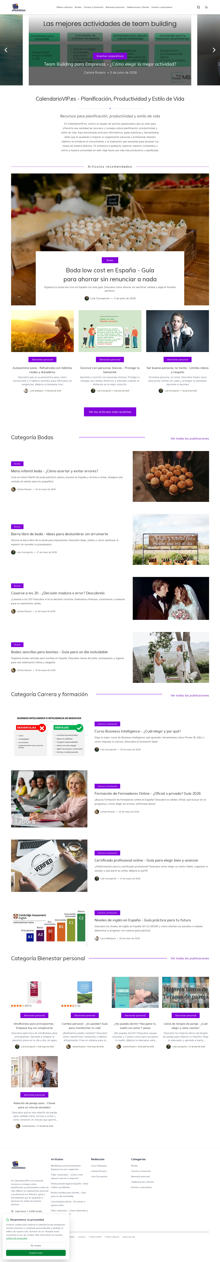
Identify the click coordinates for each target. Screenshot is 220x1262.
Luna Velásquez (99, 1165)
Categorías (138, 1159)
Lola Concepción (99, 1176)
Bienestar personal (115, 7)
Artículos (57, 1159)
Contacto (82, 1237)
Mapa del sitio (129, 1237)
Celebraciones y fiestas (138, 7)
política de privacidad (16, 1238)
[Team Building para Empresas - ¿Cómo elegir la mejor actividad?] (110, 49)
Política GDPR (95, 1237)
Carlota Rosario (99, 1171)
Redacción (97, 1159)
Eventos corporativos (162, 7)
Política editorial (112, 1237)
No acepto (36, 1245)
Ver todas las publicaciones (190, 438)
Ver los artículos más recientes (110, 412)
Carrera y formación (93, 7)
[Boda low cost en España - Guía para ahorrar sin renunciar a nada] (110, 239)
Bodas (78, 7)
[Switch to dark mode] (206, 7)
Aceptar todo (36, 1253)
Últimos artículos (64, 7)
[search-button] (198, 7)
